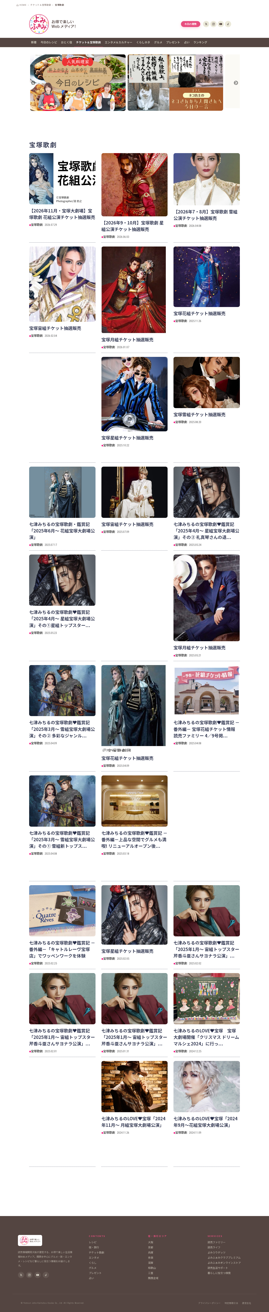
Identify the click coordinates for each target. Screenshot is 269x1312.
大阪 (150, 1242)
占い (186, 42)
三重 (150, 1273)
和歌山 (152, 1268)
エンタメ (94, 1257)
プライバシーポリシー (209, 1303)
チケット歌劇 (96, 1252)
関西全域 (153, 1278)
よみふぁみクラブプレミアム (224, 1257)
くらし (92, 1263)
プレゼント (173, 42)
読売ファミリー (216, 1242)
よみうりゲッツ (216, 1252)
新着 (34, 42)
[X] (206, 24)
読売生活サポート (218, 1268)
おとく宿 (66, 42)
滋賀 (150, 1263)
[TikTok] (228, 24)
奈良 (150, 1257)
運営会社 (246, 1303)
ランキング (200, 42)
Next (235, 82)
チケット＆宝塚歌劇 (88, 42)
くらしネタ (143, 42)
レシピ (92, 1242)
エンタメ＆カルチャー (118, 42)
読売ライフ (214, 1247)
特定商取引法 (231, 1303)
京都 (150, 1247)
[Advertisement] (134, 125)
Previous (33, 82)
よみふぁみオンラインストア (224, 1263)
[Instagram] (213, 24)
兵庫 (150, 1252)
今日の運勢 (191, 24)
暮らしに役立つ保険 (219, 1273)
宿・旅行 (94, 1247)
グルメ (158, 42)
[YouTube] (221, 24)
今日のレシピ (49, 42)
